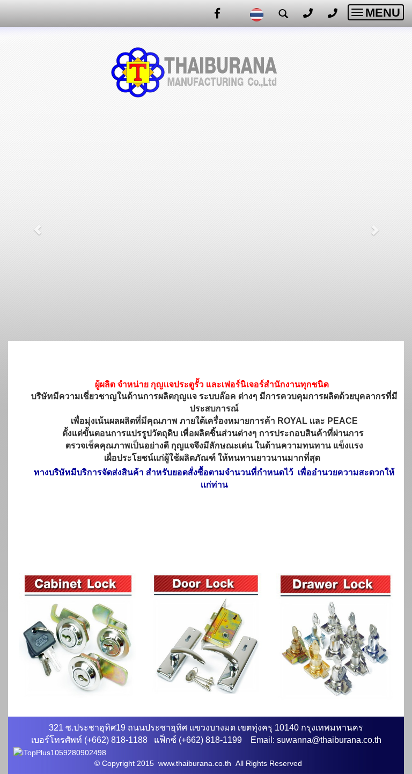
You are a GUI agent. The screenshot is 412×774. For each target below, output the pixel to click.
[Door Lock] (205, 633)
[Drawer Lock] (334, 637)
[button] (38, 224)
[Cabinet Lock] (77, 635)
